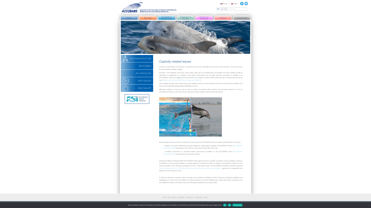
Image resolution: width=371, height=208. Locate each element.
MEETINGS (174, 197)
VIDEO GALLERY (199, 197)
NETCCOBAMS (145, 66)
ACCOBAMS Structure (140, 58)
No (229, 205)
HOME (164, 197)
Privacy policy (237, 205)
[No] (369, 205)
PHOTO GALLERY (189, 197)
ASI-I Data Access (143, 73)
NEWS (168, 197)
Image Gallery (144, 88)
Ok (225, 205)
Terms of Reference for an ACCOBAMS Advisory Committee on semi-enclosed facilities (189, 168)
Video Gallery (144, 81)
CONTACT (206, 197)
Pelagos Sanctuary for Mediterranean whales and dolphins (181, 80)
